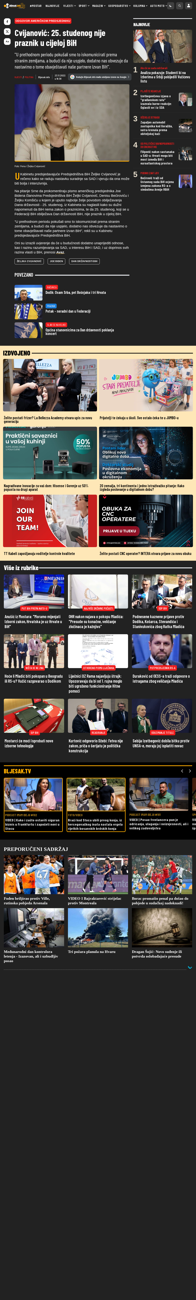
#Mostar (36, 5)
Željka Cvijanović (29, 261)
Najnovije (53, 5)
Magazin (97, 5)
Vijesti (68, 5)
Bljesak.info (44, 77)
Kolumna (139, 5)
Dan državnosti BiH (84, 261)
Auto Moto (157, 5)
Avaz (60, 252)
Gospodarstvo (118, 5)
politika (29, 77)
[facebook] (7, 21)
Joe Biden (56, 261)
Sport (83, 5)
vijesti (18, 77)
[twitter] (7, 31)
